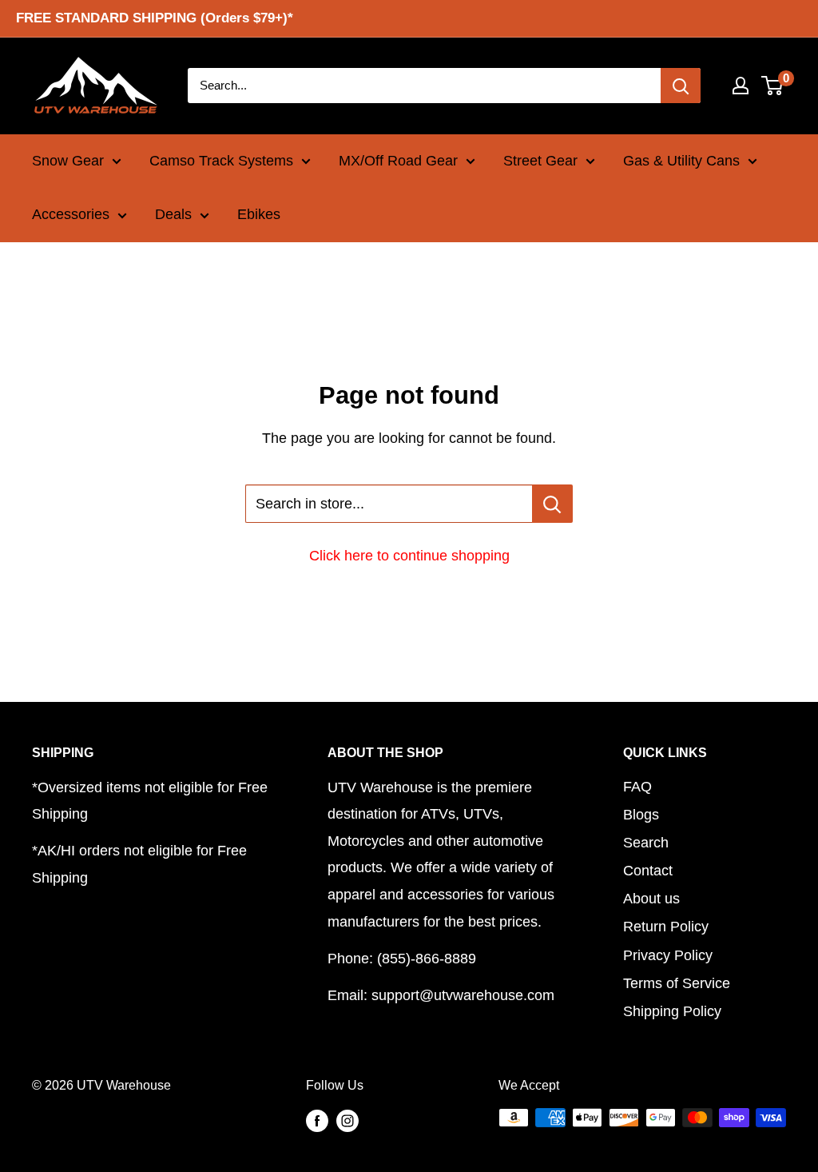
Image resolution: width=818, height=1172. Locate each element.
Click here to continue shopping (409, 556)
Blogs (641, 815)
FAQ (637, 787)
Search (646, 843)
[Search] (681, 85)
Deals (173, 214)
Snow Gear (68, 161)
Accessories (70, 214)
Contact (648, 871)
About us (651, 899)
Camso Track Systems (221, 161)
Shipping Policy (672, 1011)
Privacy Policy (668, 955)
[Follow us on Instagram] (347, 1120)
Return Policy (666, 927)
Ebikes (258, 214)
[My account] (741, 85)
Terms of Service (676, 983)
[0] (773, 85)
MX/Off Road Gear (398, 161)
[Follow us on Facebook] (317, 1120)
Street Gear (540, 161)
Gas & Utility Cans (681, 161)
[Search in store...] (552, 503)
